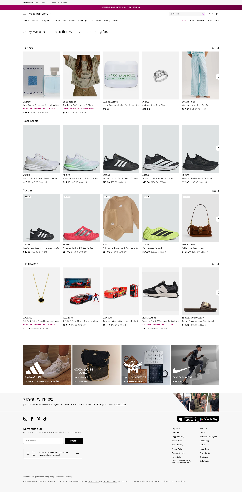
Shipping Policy (178, 437)
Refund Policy (177, 445)
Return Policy (177, 441)
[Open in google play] (208, 421)
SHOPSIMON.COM (30, 2)
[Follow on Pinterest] (39, 420)
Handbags (82, 21)
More (115, 21)
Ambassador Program (208, 437)
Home (98, 21)
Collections (204, 445)
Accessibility (177, 457)
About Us (203, 429)
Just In (26, 21)
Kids (91, 21)
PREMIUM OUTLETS (60, 2)
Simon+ (200, 21)
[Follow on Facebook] (32, 420)
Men (65, 21)
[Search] (187, 14)
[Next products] (219, 77)
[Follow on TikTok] (45, 420)
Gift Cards (204, 457)
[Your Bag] (217, 14)
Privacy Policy (177, 449)
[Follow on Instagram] (25, 420)
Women (56, 21)
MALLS (45, 2)
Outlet (191, 21)
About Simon (205, 449)
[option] (42, 83)
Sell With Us (204, 461)
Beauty (107, 21)
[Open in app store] (187, 421)
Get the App (204, 441)
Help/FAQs (176, 429)
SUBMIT (74, 441)
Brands (35, 21)
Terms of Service (178, 453)
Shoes (72, 21)
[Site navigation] (24, 14)
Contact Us (176, 433)
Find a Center (213, 21)
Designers (45, 21)
